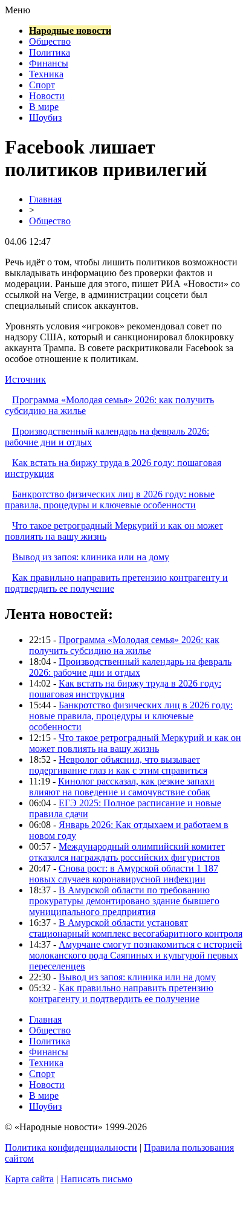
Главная (45, 199)
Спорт (42, 85)
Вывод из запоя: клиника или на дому (90, 557)
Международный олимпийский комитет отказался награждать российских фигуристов (127, 851)
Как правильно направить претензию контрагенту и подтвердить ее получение (121, 993)
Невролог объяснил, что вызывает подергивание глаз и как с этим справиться (118, 764)
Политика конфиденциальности (71, 1147)
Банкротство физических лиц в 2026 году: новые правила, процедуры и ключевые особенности (110, 499)
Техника (46, 74)
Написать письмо (96, 1179)
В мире (44, 107)
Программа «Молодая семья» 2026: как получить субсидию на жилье (124, 645)
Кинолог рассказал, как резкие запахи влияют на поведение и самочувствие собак (122, 786)
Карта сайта (29, 1179)
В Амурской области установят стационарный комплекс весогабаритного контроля (135, 928)
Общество (50, 41)
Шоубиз (45, 117)
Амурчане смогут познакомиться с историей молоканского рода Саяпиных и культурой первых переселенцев (135, 955)
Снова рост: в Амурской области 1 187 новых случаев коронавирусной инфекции (123, 873)
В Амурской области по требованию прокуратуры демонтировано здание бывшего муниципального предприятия (124, 901)
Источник (25, 379)
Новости (47, 96)
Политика (49, 52)
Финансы (48, 63)
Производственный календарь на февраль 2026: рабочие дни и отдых (130, 667)
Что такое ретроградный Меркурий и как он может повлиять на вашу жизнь (135, 743)
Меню (17, 10)
